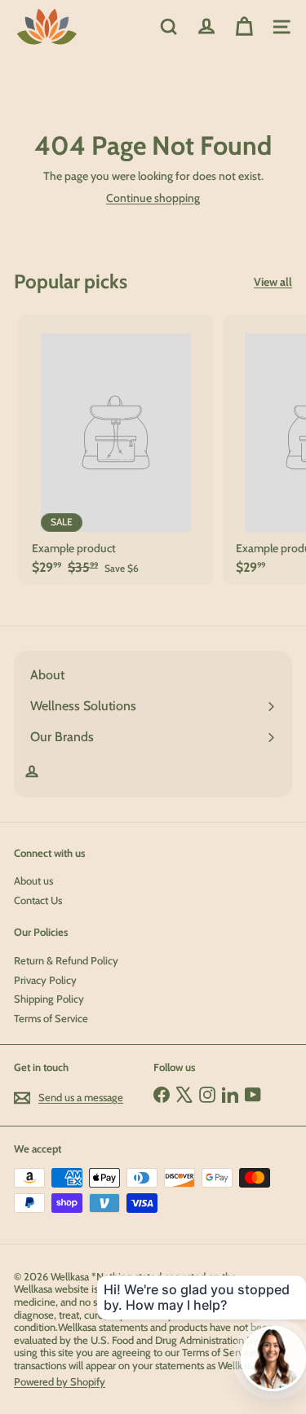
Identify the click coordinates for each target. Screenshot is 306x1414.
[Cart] (244, 26)
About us (33, 880)
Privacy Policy (45, 979)
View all (273, 282)
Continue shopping (153, 198)
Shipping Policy (49, 998)
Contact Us (38, 900)
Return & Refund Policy (66, 960)
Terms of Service (51, 1018)
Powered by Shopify (59, 1381)
